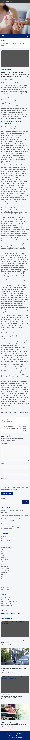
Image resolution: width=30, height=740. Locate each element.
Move (7, 414)
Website (3, 478)
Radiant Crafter (18, 733)
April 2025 (4, 557)
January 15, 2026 (5, 79)
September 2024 (5, 572)
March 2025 (4, 560)
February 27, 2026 (5, 644)
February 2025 (5, 562)
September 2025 (5, 547)
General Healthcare (6, 597)
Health (14, 412)
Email (3, 471)
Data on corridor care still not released (12, 523)
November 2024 (5, 568)
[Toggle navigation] (3, 36)
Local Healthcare (6, 603)
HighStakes (25, 412)
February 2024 (5, 587)
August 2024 (4, 574)
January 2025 (4, 564)
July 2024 (3, 576)
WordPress (20, 737)
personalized (18, 414)
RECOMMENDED (7, 619)
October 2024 (5, 570)
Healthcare (19, 412)
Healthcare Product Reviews (9, 601)
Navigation (12, 414)
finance (11, 412)
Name (3, 463)
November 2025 (5, 543)
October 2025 (5, 545)
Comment (4, 443)
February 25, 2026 (5, 726)
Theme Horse (17, 735)
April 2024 (4, 583)
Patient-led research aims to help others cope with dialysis (15, 420)
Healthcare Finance (6, 69)
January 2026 (5, 538)
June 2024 (4, 578)
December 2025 (5, 541)
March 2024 (4, 585)
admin (11, 79)
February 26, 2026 (5, 672)
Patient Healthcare (6, 605)
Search (3, 498)
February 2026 (5, 536)
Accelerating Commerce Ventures (10, 613)
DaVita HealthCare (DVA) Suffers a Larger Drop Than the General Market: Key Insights (14, 428)
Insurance (3, 414)
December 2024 (5, 566)
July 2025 (3, 551)
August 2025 (4, 549)
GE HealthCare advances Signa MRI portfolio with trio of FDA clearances (13, 697)
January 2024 (5, 589)
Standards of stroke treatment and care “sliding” (14, 515)
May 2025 (3, 555)
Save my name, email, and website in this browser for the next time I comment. (14, 488)
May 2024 (4, 581)
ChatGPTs (6, 412)
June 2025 (4, 553)
